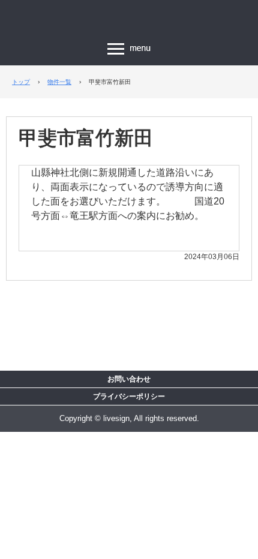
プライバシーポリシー (129, 396)
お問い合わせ (129, 379)
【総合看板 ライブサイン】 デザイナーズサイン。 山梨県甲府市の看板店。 (129, 19)
